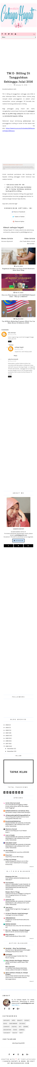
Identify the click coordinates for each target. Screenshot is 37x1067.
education (7, 1029)
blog (5, 1023)
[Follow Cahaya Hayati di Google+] (28, 545)
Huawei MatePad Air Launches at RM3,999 (17, 852)
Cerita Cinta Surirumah (13, 803)
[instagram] (5, 34)
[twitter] (8, 34)
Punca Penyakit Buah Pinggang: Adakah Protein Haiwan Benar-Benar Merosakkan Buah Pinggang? (17, 806)
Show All (31, 866)
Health (15, 1033)
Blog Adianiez (10, 934)
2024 (7, 725)
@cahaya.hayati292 (18, 1043)
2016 (7, 746)
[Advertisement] (18, 56)
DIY (20, 1026)
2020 (7, 735)
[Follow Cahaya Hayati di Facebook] (8, 545)
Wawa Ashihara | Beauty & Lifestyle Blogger (17, 973)
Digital (14, 1026)
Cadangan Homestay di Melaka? (15, 915)
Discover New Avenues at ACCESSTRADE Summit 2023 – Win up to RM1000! (18, 296)
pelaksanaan (27, 121)
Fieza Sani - (9, 855)
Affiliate (7, 1020)
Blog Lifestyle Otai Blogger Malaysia (17, 960)
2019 (7, 738)
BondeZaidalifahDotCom (13, 821)
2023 (7, 727)
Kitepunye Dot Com (11, 876)
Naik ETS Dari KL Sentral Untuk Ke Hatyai (17, 931)
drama (26, 1026)
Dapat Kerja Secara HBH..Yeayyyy (14, 856)
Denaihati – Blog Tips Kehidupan (16, 948)
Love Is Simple (10, 835)
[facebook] (2, 34)
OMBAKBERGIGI (10, 918)
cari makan (13, 1023)
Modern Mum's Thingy (13, 892)
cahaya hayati (19, 347)
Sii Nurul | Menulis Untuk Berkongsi (17, 913)
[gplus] (12, 34)
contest (7, 1026)
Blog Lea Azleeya (11, 859)
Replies (11, 345)
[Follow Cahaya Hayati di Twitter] (18, 545)
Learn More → (16, 1005)
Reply (10, 341)
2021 (7, 733)
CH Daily (22, 1023)
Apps (13, 1020)
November (10, 751)
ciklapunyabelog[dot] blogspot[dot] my (18, 815)
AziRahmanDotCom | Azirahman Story (17, 811)
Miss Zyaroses (10, 966)
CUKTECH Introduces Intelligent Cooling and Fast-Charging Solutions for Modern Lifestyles (18, 895)
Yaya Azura (9, 907)
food (15, 1029)
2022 (7, 730)
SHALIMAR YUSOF (11, 843)
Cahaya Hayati (11, 1061)
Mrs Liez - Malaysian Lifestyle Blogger (18, 930)
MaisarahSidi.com (20, 1063)
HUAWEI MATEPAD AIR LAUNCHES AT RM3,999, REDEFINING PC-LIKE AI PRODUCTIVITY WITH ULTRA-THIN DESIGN (18, 824)
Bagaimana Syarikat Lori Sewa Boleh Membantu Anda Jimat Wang (18, 269)
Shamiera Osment (11, 829)
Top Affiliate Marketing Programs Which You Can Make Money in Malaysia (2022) (18, 322)
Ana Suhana (9, 850)
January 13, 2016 (12, 361)
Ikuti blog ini (19, 540)
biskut (27, 1020)
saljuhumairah (13, 359)
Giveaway (7, 1033)
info (10, 85)
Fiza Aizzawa (9, 882)
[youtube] (15, 34)
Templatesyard (28, 1059)
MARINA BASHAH (11, 924)
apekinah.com (10, 900)
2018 (7, 741)
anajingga (9, 954)
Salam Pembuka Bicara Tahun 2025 (15, 936)
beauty (19, 1020)
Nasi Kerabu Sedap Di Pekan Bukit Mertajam (18, 812)
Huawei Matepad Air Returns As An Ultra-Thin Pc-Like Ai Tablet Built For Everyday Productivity (17, 862)
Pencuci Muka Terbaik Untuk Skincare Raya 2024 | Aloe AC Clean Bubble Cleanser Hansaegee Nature (18, 977)
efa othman (12, 333)
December (10, 748)
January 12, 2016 (12, 334)
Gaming (21, 1029)
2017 (7, 743)
